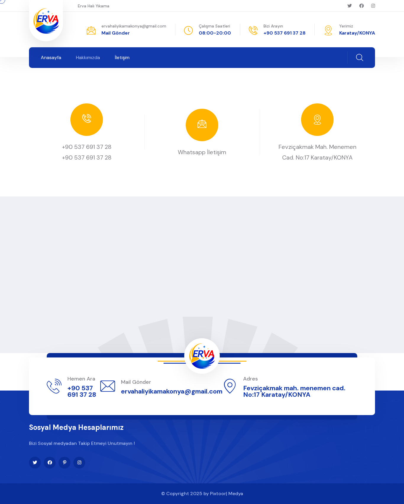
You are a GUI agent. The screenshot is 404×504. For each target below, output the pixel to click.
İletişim (122, 57)
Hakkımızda (88, 57)
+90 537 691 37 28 (285, 33)
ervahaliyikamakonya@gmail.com (133, 26)
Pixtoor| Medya (226, 493)
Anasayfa (51, 57)
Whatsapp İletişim (202, 152)
